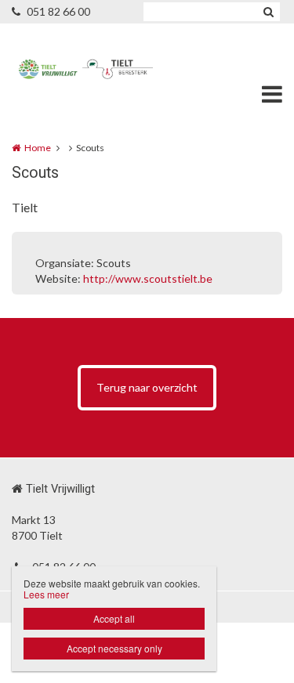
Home (37, 148)
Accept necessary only (114, 648)
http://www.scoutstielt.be (147, 278)
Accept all (114, 618)
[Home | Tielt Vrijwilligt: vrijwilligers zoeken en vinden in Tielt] (147, 70)
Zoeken (268, 11)
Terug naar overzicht (147, 387)
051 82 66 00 (58, 11)
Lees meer (46, 594)
